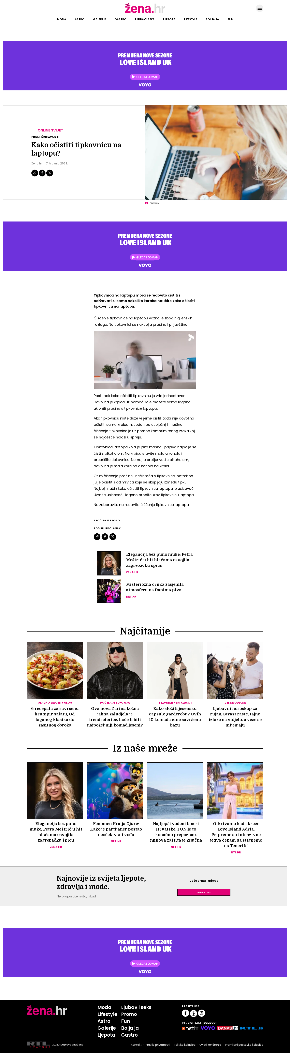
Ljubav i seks (144, 19)
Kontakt (136, 1044)
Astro (79, 19)
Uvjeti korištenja (210, 1044)
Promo (129, 1014)
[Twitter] (49, 176)
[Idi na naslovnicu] (145, 12)
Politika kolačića (185, 1044)
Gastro (120, 19)
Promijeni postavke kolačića (244, 1044)
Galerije (99, 19)
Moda (61, 19)
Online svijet (50, 130)
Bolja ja (212, 19)
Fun (230, 19)
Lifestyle (190, 19)
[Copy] (35, 176)
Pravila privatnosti (158, 1044)
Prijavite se (203, 892)
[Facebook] (42, 176)
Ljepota (169, 19)
